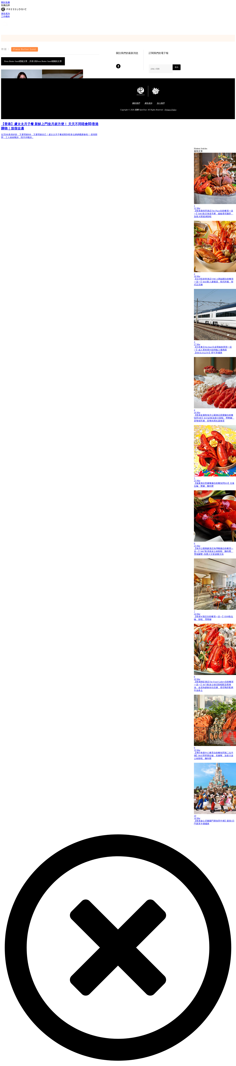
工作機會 (5, 16)
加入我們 (160, 103)
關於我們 (136, 103)
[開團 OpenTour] (6, 27)
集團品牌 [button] (5, 5)
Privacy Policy (170, 110)
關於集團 (5, 2)
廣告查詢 (5, 13)
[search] (2, 30)
